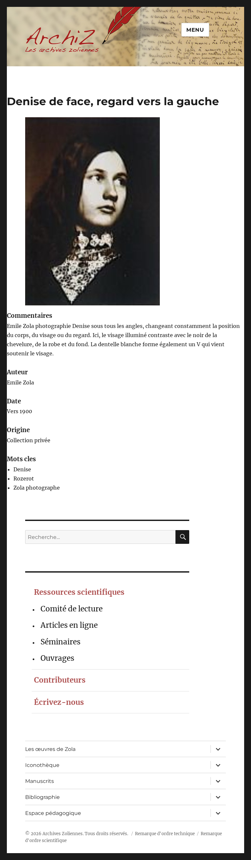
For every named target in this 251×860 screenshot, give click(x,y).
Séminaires (60, 641)
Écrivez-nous (59, 702)
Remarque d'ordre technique (165, 833)
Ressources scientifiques (79, 592)
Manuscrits (39, 781)
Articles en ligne (69, 625)
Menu (195, 30)
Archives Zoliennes (62, 833)
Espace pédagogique (53, 813)
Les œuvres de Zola (50, 749)
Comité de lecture (72, 608)
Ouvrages (57, 658)
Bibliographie (42, 797)
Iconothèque (42, 765)
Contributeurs (60, 680)
